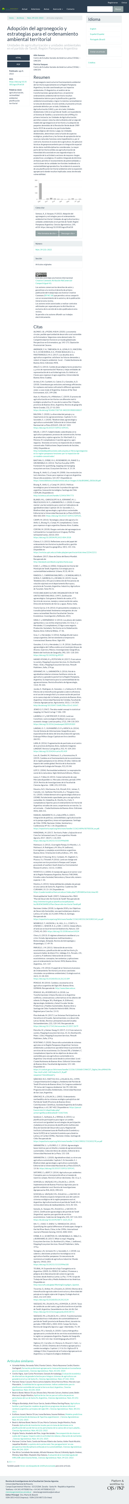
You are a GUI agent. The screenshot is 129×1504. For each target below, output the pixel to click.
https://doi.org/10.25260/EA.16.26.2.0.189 (52, 979)
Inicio (11, 18)
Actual (24, 9)
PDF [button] (18, 64)
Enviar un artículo (97, 52)
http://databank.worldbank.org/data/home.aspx (53, 562)
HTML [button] (18, 57)
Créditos (91, 62)
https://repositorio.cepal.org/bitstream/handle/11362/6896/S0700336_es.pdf (66, 828)
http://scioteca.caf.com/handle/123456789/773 (54, 495)
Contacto (70, 9)
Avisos (46, 9)
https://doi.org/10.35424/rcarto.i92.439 (50, 751)
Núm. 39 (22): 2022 (35, 18)
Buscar (118, 9)
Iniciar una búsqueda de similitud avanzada (37, 1466)
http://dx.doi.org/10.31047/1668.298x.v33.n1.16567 (56, 705)
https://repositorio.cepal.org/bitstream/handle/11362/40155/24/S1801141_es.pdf (68, 919)
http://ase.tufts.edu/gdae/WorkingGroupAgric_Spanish (56, 1285)
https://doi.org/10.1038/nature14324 (63, 931)
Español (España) (97, 34)
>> (14, 1462)
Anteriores (35, 9)
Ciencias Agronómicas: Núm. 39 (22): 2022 (56, 1458)
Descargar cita (67, 233)
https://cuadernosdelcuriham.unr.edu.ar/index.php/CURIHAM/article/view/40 (66, 892)
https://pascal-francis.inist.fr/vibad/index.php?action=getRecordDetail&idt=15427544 (58, 1110)
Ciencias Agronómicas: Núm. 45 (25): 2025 (30, 1439)
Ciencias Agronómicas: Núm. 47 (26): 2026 (56, 1379)
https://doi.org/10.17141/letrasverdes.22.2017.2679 (56, 1026)
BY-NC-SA (49, 295)
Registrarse (113, 2)
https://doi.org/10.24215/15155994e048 (51, 840)
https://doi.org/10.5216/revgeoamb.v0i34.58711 (54, 1312)
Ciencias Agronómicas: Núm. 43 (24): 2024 (47, 1371)
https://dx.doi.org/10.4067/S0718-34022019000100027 (58, 410)
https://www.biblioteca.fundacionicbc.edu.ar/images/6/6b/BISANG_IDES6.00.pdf (67, 480)
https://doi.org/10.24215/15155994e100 (51, 1264)
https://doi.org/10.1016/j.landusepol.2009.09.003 (54, 724)
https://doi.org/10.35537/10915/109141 (51, 428)
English (93, 29)
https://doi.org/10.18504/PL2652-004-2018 (52, 537)
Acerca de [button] (57, 9)
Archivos (20, 18)
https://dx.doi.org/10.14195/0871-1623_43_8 (53, 1220)
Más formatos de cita (47, 233)
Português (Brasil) (97, 39)
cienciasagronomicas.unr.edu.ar (18, 1492)
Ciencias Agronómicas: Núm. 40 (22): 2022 (30, 1430)
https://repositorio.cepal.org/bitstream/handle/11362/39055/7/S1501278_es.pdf (68, 1141)
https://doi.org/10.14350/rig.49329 (48, 655)
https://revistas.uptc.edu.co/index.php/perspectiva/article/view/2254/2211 (65, 552)
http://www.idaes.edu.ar (65, 988)
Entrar (124, 2)
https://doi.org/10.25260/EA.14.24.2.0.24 (51, 1299)
